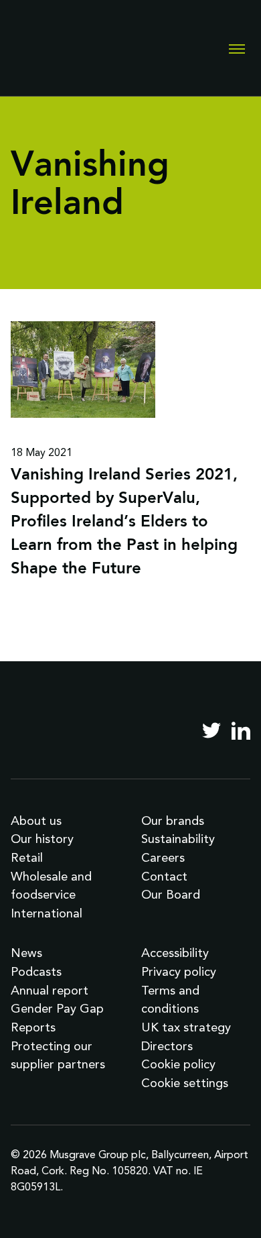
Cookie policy (178, 1064)
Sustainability (178, 839)
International (46, 913)
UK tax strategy (186, 1027)
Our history (42, 839)
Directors (167, 1046)
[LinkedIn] (241, 730)
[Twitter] (211, 730)
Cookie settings (184, 1083)
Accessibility (175, 953)
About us (36, 820)
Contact (164, 876)
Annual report (49, 990)
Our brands (172, 820)
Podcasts (36, 971)
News (26, 953)
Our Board (170, 894)
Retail (27, 857)
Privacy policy (178, 971)
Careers (163, 857)
